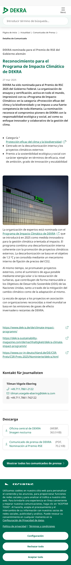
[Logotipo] (16, 10)
